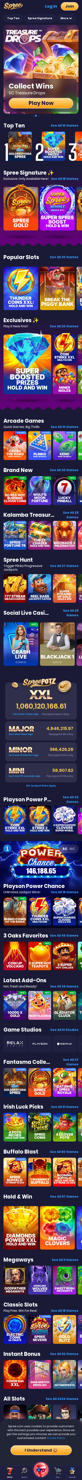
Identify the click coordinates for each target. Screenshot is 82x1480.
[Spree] (14, 6)
